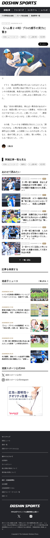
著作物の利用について (9, 472)
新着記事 (7, 10)
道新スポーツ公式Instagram (16, 380)
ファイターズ (19, 10)
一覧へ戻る (26, 260)
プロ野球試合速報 (8, 16)
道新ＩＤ (4, 496)
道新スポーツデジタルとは (10, 448)
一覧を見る (42, 281)
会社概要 (4, 484)
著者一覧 (4, 444)
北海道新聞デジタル (8, 488)
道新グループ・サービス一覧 (11, 492)
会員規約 (4, 460)
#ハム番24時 (33, 37)
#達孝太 (23, 37)
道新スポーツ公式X (13, 375)
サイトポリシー (7, 464)
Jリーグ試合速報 (22, 16)
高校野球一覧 (35, 16)
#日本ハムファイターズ (10, 37)
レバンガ (44, 10)
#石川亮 (42, 37)
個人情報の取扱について (9, 468)
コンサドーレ (32, 10)
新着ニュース (6, 441)
